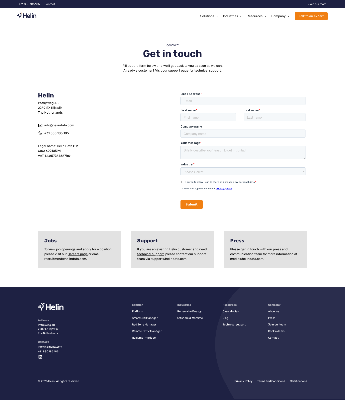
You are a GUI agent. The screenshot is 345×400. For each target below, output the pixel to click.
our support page (175, 70)
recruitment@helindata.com (65, 259)
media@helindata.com (246, 259)
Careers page (78, 254)
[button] (209, 16)
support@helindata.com (168, 259)
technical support (150, 254)
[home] (26, 16)
